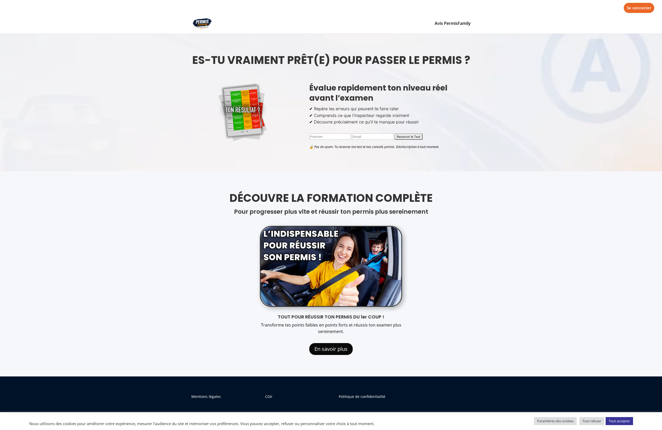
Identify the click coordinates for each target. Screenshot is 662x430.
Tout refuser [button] (591, 421)
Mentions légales (206, 396)
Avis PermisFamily (453, 23)
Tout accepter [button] (619, 421)
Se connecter (639, 7)
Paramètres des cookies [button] (555, 421)
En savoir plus (331, 348)
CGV (268, 396)
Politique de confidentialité (362, 396)
